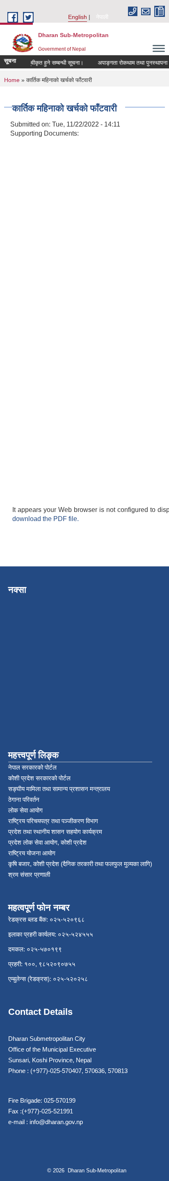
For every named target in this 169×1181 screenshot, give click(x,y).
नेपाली (102, 17)
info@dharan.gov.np (56, 1121)
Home (12, 80)
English (77, 17)
